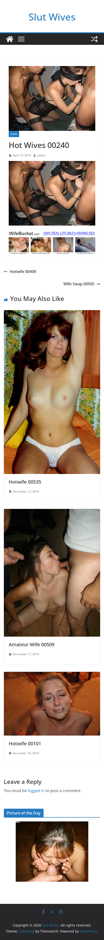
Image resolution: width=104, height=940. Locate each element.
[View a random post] (94, 39)
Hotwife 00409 (23, 271)
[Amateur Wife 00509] (52, 512)
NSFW (14, 134)
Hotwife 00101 (25, 743)
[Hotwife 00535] (52, 313)
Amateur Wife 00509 (31, 644)
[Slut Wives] (9, 39)
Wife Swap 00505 (78, 284)
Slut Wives (52, 16)
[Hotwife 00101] (52, 675)
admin (41, 155)
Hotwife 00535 (25, 482)
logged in (36, 790)
